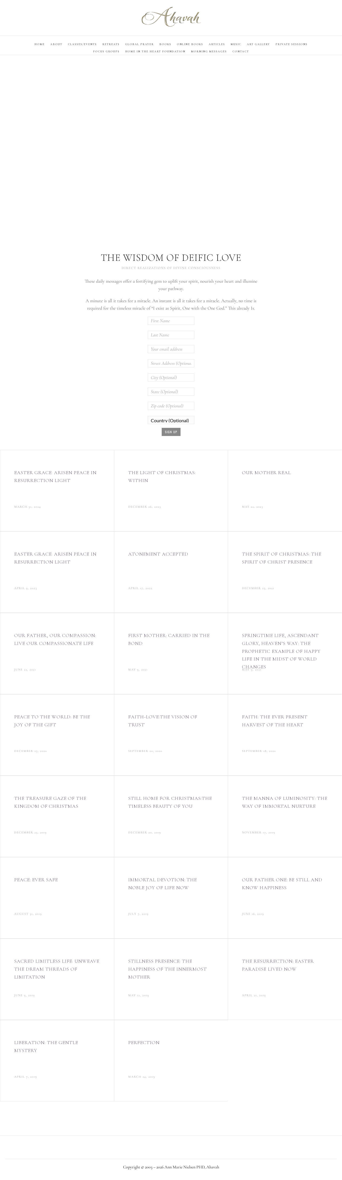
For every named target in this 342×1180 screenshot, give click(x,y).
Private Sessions (291, 44)
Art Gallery (258, 44)
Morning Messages (209, 51)
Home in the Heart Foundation (155, 51)
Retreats (111, 44)
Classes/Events (82, 44)
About (56, 44)
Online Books (190, 44)
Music (236, 44)
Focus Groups (106, 51)
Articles (217, 44)
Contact (240, 51)
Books (165, 44)
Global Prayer (139, 44)
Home (39, 44)
